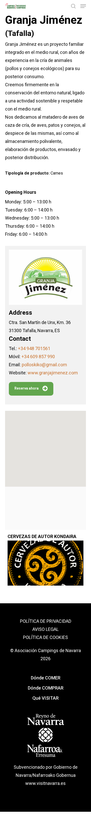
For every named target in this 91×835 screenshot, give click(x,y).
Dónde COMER (45, 677)
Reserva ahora (26, 388)
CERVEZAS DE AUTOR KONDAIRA (42, 536)
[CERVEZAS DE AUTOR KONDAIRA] (45, 566)
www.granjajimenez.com (53, 372)
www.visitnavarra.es (45, 783)
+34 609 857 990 (38, 356)
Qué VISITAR (45, 698)
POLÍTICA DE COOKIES (45, 637)
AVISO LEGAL (45, 629)
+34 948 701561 (34, 348)
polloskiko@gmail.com (44, 364)
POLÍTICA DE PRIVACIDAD (45, 621)
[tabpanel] (45, 557)
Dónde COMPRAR (45, 688)
